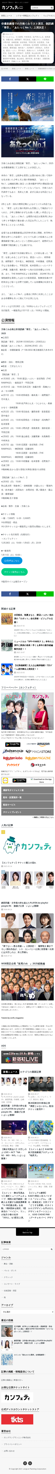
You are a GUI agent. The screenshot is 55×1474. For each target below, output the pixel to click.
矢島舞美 (40, 50)
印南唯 (16, 1099)
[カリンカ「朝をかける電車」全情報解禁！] (7, 1359)
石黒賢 (27, 53)
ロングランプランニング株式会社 (17, 1437)
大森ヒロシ (36, 39)
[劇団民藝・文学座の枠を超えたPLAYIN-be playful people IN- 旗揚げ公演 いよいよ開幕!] (7, 1345)
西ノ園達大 (41, 56)
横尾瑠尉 (13, 48)
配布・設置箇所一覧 (12, 797)
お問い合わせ (9, 1451)
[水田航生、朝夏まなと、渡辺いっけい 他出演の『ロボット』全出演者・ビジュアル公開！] (7, 619)
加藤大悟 (9, 39)
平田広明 (32, 42)
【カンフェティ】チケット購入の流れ (18, 862)
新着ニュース (6, 15)
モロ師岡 (19, 37)
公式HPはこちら (11, 560)
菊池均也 (16, 56)
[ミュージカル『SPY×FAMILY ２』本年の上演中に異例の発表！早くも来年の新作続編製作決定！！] (7, 645)
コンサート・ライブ (12, 1284)
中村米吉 (27, 37)
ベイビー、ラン (12, 1186)
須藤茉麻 (46, 58)
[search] (52, 8)
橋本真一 (21, 48)
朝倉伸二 (18, 45)
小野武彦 (6, 42)
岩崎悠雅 (15, 42)
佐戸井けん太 (38, 37)
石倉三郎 (11, 53)
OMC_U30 (8, 1184)
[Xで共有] (27, 79)
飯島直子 (6, 61)
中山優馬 (36, 1145)
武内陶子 (30, 48)
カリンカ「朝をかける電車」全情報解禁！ (30, 1355)
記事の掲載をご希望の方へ (12, 1380)
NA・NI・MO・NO (11, 1140)
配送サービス (9, 804)
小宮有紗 (45, 39)
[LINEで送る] (45, 79)
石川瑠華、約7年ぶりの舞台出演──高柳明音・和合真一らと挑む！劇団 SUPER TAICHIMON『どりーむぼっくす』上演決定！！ (33, 1329)
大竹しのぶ (19, 1143)
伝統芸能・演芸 (10, 1290)
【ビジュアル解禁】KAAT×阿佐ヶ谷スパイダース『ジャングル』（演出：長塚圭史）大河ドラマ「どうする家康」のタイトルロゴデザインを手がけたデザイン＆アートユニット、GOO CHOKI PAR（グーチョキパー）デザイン (40, 1206)
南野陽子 (18, 39)
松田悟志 (43, 45)
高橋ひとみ (15, 61)
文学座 (9, 1102)
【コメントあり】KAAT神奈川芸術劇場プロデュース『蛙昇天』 (40, 1152)
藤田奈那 (32, 56)
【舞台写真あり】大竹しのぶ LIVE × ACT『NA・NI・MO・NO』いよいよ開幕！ (14, 1154)
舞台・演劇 (7, 56)
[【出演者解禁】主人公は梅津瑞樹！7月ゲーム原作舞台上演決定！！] (7, 669)
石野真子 (20, 53)
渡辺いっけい (11, 50)
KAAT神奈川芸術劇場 (39, 1140)
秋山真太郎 (36, 53)
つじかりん (9, 37)
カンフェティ (42, 1097)
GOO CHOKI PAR (38, 1184)
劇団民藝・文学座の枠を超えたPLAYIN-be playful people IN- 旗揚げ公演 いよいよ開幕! (14, 1110)
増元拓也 (26, 39)
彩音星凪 (40, 42)
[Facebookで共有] (10, 79)
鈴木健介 (37, 58)
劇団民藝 (8, 1099)
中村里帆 (45, 1145)
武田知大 (38, 48)
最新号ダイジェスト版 (13, 790)
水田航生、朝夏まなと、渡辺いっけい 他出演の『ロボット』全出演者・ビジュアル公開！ (33, 618)
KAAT (49, 1184)
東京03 (35, 1099)
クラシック (8, 1277)
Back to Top (27, 1232)
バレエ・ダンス (10, 1270)
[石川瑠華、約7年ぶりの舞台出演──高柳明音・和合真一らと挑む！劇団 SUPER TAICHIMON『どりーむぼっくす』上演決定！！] (7, 1331)
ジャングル (32, 1186)
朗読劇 (10, 45)
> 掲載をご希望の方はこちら (43, 817)
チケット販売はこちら (14, 571)
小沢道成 (4, 1145)
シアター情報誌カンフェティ (27, 15)
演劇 (20, 1189)
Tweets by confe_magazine (12, 1018)
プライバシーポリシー (13, 1444)
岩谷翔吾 (23, 42)
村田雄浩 (26, 45)
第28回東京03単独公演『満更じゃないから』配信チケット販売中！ (40, 1106)
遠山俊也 (20, 58)
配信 (41, 1099)
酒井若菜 (28, 58)
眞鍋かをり (31, 50)
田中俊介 (21, 50)
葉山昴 (24, 56)
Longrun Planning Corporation (34, 1469)
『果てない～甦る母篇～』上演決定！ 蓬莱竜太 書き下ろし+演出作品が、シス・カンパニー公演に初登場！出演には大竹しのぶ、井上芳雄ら (27, 949)
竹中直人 (45, 53)
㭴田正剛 (25, 61)
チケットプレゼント (12, 812)
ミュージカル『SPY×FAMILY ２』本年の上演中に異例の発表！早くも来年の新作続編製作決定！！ (34, 645)
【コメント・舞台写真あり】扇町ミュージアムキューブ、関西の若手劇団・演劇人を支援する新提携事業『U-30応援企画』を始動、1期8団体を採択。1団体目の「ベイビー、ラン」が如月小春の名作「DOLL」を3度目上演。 (14, 1205)
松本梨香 (35, 45)
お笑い (33, 1097)
